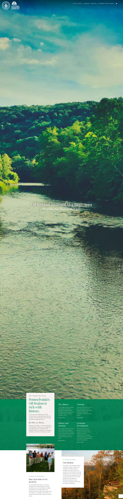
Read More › (62, 417)
